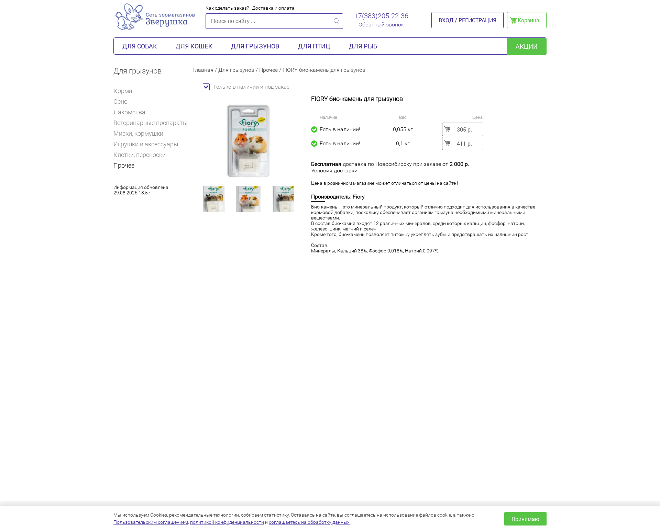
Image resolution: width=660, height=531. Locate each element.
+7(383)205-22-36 (381, 16)
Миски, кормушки (138, 133)
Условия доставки (334, 170)
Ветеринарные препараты (150, 122)
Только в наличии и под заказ (251, 86)
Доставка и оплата (273, 8)
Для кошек (194, 46)
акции (527, 46)
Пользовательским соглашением (150, 522)
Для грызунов (255, 46)
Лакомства (129, 112)
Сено (120, 101)
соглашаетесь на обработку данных (309, 522)
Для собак (139, 46)
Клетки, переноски (139, 154)
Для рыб (363, 46)
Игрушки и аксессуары (145, 144)
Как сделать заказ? (227, 8)
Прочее (123, 165)
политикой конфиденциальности (227, 522)
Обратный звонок (381, 24)
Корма (122, 90)
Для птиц (314, 46)
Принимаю (525, 518)
